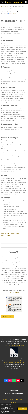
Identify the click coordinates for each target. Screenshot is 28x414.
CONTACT (16, 399)
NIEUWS (10, 401)
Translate (13, 13)
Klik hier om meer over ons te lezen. (14, 345)
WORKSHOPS (16, 401)
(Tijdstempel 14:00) (20, 362)
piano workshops (14, 292)
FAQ (8, 6)
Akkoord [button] (22, 408)
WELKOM (5, 399)
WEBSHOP (23, 401)
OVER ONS (11, 399)
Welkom (3, 6)
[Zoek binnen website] (2, 2)
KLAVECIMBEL (13, 402)
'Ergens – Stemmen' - (9, 362)
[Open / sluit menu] (25, 2)
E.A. (17, 402)
